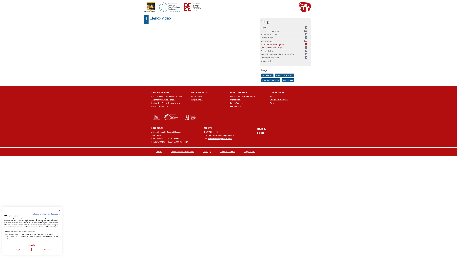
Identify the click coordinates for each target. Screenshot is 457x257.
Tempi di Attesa (197, 99)
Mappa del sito (249, 151)
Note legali (207, 151)
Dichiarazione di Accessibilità (182, 151)
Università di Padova (159, 106)
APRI (146, 19)
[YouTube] (262, 133)
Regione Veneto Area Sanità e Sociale (166, 96)
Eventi (272, 103)
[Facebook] (257, 133)
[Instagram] (260, 133)
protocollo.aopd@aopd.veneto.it (222, 135)
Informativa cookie (227, 151)
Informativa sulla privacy (41, 214)
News (272, 96)
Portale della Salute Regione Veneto (165, 103)
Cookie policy (55, 214)
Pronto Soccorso (236, 103)
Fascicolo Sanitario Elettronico (242, 96)
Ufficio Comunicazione (279, 99)
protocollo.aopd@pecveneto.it (220, 138)
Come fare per (236, 106)
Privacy (159, 151)
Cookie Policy (32, 231)
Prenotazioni (235, 99)
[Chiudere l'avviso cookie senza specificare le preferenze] (59, 211)
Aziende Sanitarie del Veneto (163, 99)
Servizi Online (196, 96)
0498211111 (212, 132)
